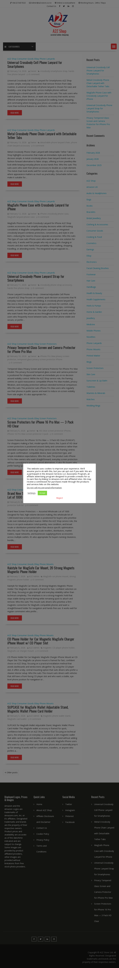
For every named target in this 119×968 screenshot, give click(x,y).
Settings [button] (32, 493)
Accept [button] (42, 493)
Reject (59, 497)
